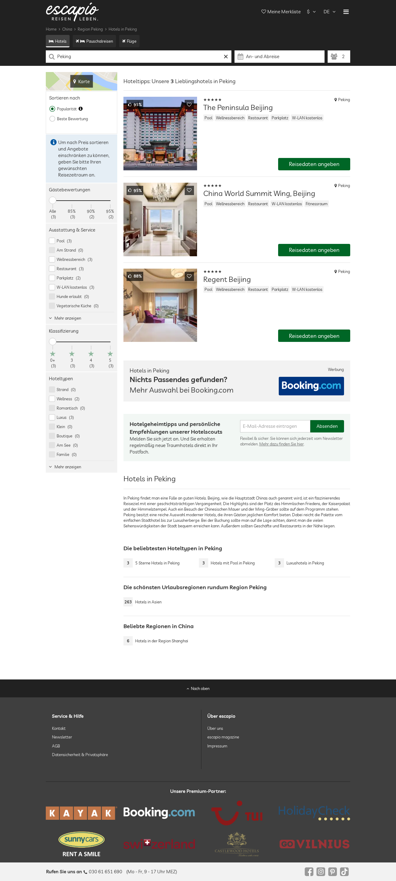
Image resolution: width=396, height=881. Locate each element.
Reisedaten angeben (314, 164)
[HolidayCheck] (314, 813)
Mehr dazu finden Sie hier (281, 443)
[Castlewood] (237, 844)
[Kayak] (81, 813)
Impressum (217, 745)
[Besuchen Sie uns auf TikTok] (344, 871)
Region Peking (90, 29)
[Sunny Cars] (81, 844)
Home (51, 29)
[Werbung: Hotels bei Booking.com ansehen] (311, 386)
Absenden (327, 426)
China (67, 29)
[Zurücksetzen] (226, 56)
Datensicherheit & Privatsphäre (80, 754)
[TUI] (237, 813)
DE (326, 12)
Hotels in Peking (123, 29)
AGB (56, 745)
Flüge (131, 41)
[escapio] (72, 11)
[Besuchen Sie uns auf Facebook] (309, 871)
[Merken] (189, 104)
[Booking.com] (159, 813)
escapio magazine (223, 737)
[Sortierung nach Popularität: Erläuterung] (80, 108)
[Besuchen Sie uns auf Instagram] (320, 871)
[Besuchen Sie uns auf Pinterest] (332, 871)
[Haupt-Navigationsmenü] (346, 12)
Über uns (215, 728)
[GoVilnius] (314, 844)
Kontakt (59, 728)
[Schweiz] (159, 844)
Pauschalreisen (99, 41)
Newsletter (62, 737)
